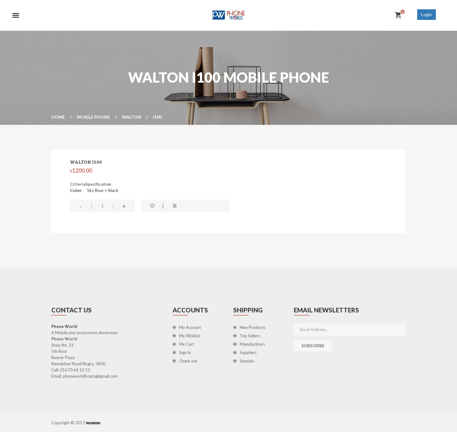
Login (426, 14)
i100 (157, 117)
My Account (190, 327)
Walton (131, 117)
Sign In (185, 352)
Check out (188, 360)
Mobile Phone (93, 117)
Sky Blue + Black (102, 190)
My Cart (186, 344)
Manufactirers (252, 344)
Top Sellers (250, 335)
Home (58, 117)
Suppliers (248, 352)
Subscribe (313, 345)
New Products (252, 327)
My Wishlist (189, 335)
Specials (247, 360)
